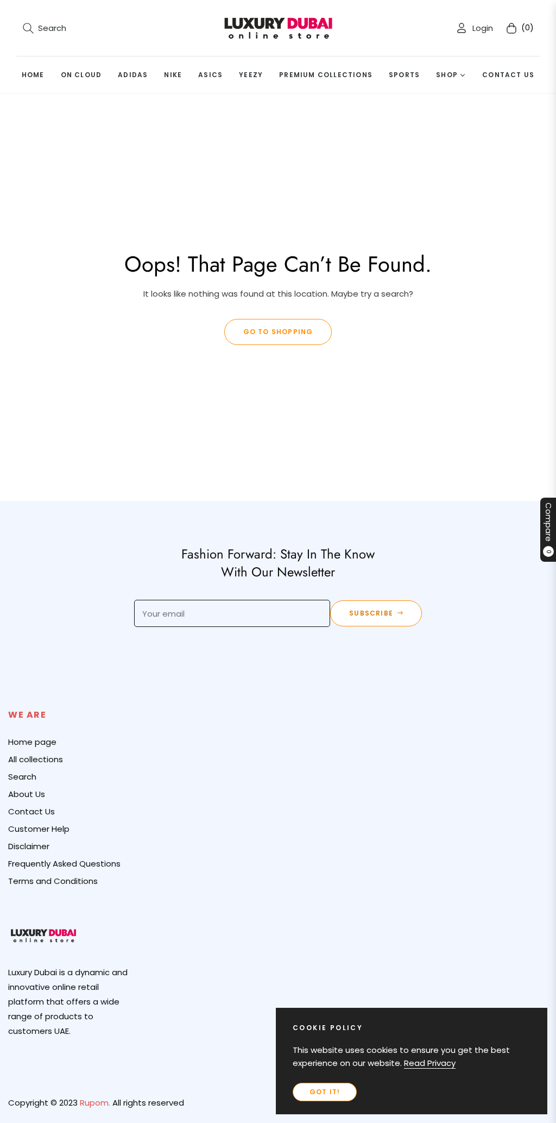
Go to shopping (278, 331)
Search (22, 776)
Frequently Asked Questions (64, 863)
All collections (35, 759)
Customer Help (39, 829)
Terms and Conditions (53, 881)
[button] (44, 28)
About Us (26, 794)
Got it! (324, 1091)
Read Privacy (430, 1063)
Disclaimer (28, 846)
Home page (32, 742)
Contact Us (31, 811)
